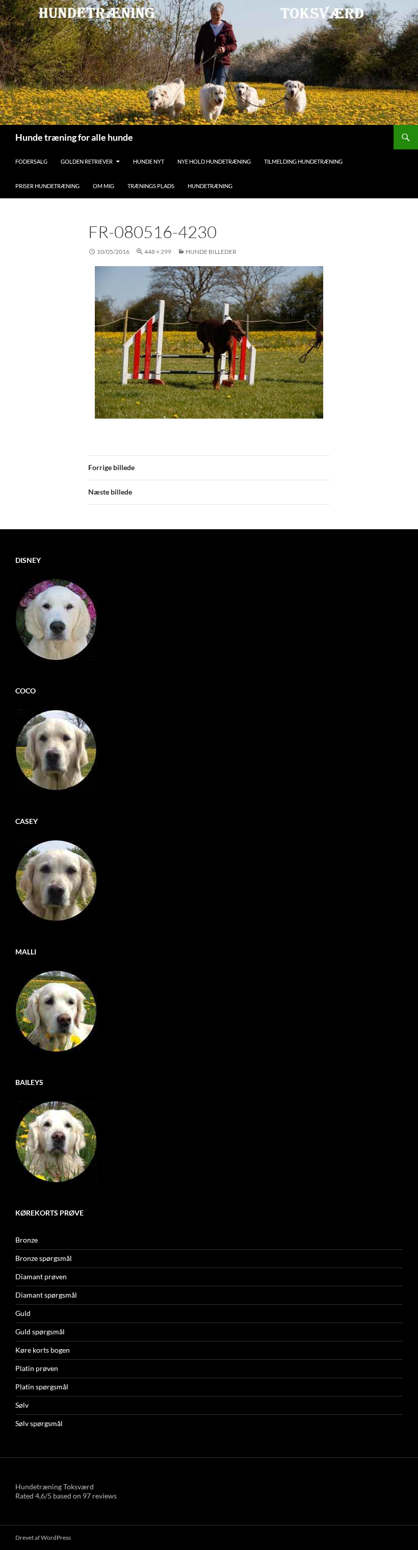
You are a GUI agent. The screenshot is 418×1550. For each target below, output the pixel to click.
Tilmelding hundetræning (303, 161)
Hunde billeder (211, 251)
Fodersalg (31, 161)
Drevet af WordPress (43, 1537)
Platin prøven (36, 1368)
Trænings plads (150, 186)
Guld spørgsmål (40, 1331)
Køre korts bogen (42, 1350)
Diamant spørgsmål (46, 1294)
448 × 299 (157, 251)
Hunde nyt (148, 161)
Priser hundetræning (47, 186)
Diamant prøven (41, 1276)
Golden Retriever (87, 161)
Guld (23, 1313)
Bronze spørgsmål (43, 1258)
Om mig (103, 186)
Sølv (22, 1405)
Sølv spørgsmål (39, 1423)
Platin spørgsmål (41, 1386)
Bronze (26, 1239)
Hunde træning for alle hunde (74, 137)
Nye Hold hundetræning (214, 161)
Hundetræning (210, 186)
